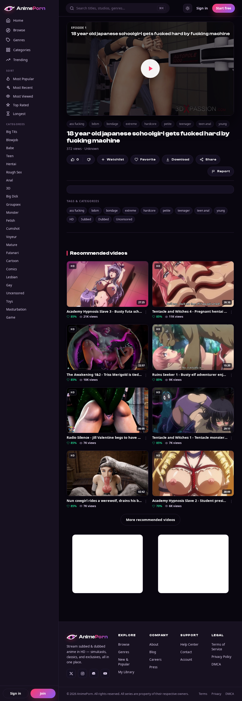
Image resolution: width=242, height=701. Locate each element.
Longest (19, 113)
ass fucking (76, 124)
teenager (185, 124)
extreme (131, 124)
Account (186, 659)
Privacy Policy (221, 657)
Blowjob (12, 140)
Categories (21, 49)
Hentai (11, 164)
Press (153, 667)
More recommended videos (150, 519)
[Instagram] (82, 673)
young (223, 124)
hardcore (150, 124)
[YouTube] (105, 673)
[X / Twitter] (71, 673)
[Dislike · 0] (89, 160)
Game (10, 317)
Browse (19, 30)
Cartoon (12, 261)
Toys (9, 301)
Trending (20, 59)
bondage (112, 124)
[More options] (145, 312)
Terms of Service (218, 646)
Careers (155, 659)
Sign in (15, 693)
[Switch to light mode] (187, 8)
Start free (223, 8)
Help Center (189, 644)
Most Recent (23, 87)
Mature (11, 245)
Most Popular (23, 79)
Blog (152, 652)
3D (8, 188)
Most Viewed (23, 96)
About (153, 644)
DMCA (216, 664)
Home (18, 20)
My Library (126, 672)
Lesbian (11, 277)
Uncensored (15, 293)
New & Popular (124, 661)
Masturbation (16, 309)
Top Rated (21, 105)
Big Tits (11, 132)
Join (43, 693)
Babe (10, 148)
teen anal (205, 124)
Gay (9, 285)
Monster (12, 212)
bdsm (95, 124)
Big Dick (12, 196)
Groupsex (13, 204)
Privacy (216, 694)
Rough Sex (14, 172)
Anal (9, 180)
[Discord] (93, 673)
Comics (11, 269)
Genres (19, 39)
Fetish (10, 220)
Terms (203, 694)
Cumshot (13, 228)
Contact (186, 652)
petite (168, 124)
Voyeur (11, 237)
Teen (9, 156)
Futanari (12, 253)
